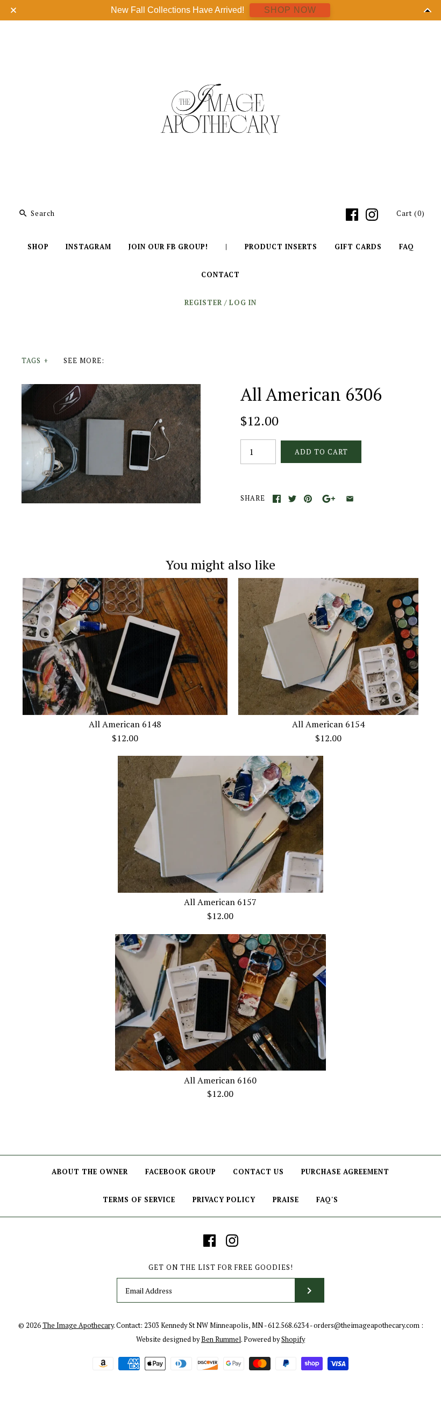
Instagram (88, 246)
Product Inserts (281, 246)
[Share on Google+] (328, 499)
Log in (243, 302)
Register (203, 302)
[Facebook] (352, 214)
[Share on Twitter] (292, 499)
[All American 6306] (111, 390)
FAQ (406, 246)
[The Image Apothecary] (220, 36)
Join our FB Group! (168, 246)
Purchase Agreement (345, 1171)
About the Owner (90, 1171)
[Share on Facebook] (277, 499)
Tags (35, 360)
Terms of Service (139, 1199)
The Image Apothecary (77, 1325)
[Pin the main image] (308, 499)
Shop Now (290, 10)
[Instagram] (372, 214)
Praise (286, 1199)
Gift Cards (358, 246)
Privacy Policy (224, 1199)
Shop (37, 246)
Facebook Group (180, 1171)
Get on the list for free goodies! (220, 1267)
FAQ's (327, 1199)
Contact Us (258, 1171)
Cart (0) (410, 213)
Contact (220, 274)
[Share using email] (350, 499)
